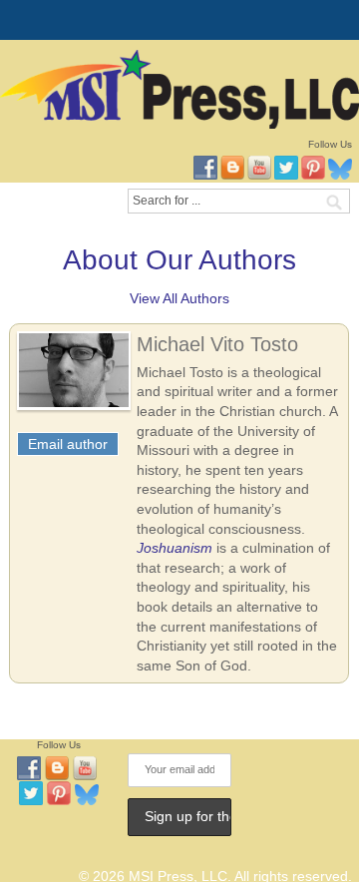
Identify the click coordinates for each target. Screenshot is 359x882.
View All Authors (179, 298)
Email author (68, 444)
